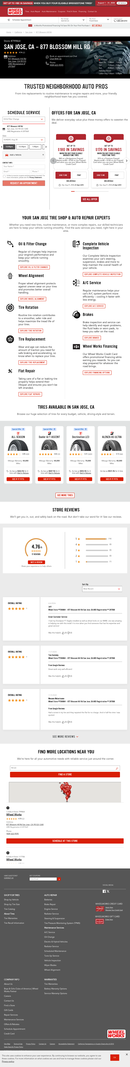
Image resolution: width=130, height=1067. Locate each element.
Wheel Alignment (52, 970)
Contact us (8, 878)
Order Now (109, 919)
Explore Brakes (91, 337)
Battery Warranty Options (55, 989)
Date (4, 136)
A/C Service (49, 932)
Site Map (7, 1044)
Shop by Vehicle (11, 900)
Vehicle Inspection (52, 961)
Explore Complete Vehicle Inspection (102, 274)
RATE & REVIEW (36, 562)
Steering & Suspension (54, 919)
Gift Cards (8, 1010)
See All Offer (90, 199)
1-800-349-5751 (121, 21)
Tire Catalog (9, 909)
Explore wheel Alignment (32, 299)
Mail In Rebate (23, 473)
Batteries (48, 900)
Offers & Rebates (11, 1024)
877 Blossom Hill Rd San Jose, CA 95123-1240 (25, 825)
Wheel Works (14, 814)
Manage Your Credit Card (114, 910)
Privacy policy (8, 1062)
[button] (27, 11)
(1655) (90, 454)
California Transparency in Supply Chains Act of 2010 (96, 1044)
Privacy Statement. (35, 177)
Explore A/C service (94, 306)
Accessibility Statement (66, 1044)
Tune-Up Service (51, 956)
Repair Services (11, 1015)
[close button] (127, 1054)
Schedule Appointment (14, 1029)
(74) (59, 454)
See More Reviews (64, 737)
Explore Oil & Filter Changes (34, 267)
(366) (121, 454)
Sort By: (85, 584)
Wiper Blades (50, 965)
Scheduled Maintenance (55, 951)
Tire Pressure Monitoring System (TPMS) (62, 923)
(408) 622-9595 (56, 65)
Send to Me (63, 175)
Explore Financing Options (97, 372)
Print (79, 175)
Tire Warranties (10, 918)
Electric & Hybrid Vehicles (56, 942)
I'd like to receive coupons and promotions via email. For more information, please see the (26, 176)
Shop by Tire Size (12, 905)
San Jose (28, 32)
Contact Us (9, 1001)
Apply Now (109, 907)
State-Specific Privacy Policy (13, 1047)
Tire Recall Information (14, 923)
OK (114, 1057)
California (18, 32)
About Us (8, 984)
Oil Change (49, 937)
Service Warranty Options (55, 994)
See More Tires (65, 495)
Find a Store (117, 768)
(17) (23, 52)
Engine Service (51, 909)
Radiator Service (51, 914)
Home (8, 32)
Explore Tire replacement (32, 362)
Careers (7, 996)
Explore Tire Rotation (30, 330)
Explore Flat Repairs (30, 394)
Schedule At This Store (65, 841)
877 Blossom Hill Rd (44, 32)
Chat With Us (55, 59)
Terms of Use (18, 1044)
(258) (27, 454)
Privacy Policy (30, 1044)
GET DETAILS (97, 26)
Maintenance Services (14, 1020)
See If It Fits (18, 479)
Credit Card (9, 1034)
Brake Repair (50, 905)
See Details (71, 181)
